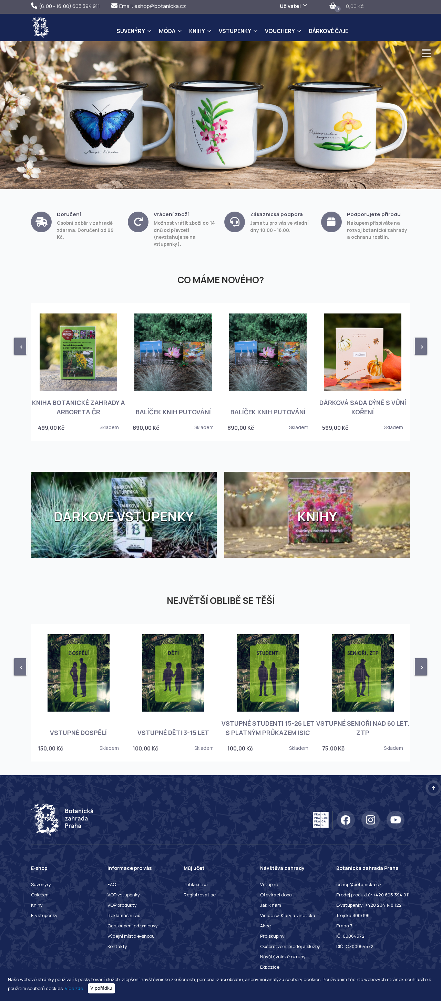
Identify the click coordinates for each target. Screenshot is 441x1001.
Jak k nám (270, 905)
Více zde (74, 988)
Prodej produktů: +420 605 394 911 (373, 895)
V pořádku (101, 988)
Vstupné (269, 884)
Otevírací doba (276, 895)
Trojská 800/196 (353, 915)
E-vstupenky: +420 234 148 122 (369, 905)
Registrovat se (200, 895)
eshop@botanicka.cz (359, 884)
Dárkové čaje (328, 31)
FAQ (111, 884)
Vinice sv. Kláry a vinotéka (287, 915)
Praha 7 (344, 926)
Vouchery (280, 31)
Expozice (269, 967)
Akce (265, 926)
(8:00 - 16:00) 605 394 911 (69, 6)
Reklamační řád (124, 915)
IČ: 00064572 (350, 936)
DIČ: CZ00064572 (354, 946)
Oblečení (40, 895)
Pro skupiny (272, 936)
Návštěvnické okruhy (283, 957)
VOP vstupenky (123, 895)
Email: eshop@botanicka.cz (152, 6)
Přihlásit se (195, 884)
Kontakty (117, 946)
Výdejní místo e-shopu (131, 936)
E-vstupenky (44, 915)
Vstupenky (235, 31)
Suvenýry (130, 31)
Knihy (197, 31)
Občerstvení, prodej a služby (290, 946)
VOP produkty (122, 905)
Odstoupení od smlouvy (132, 926)
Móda (167, 31)
